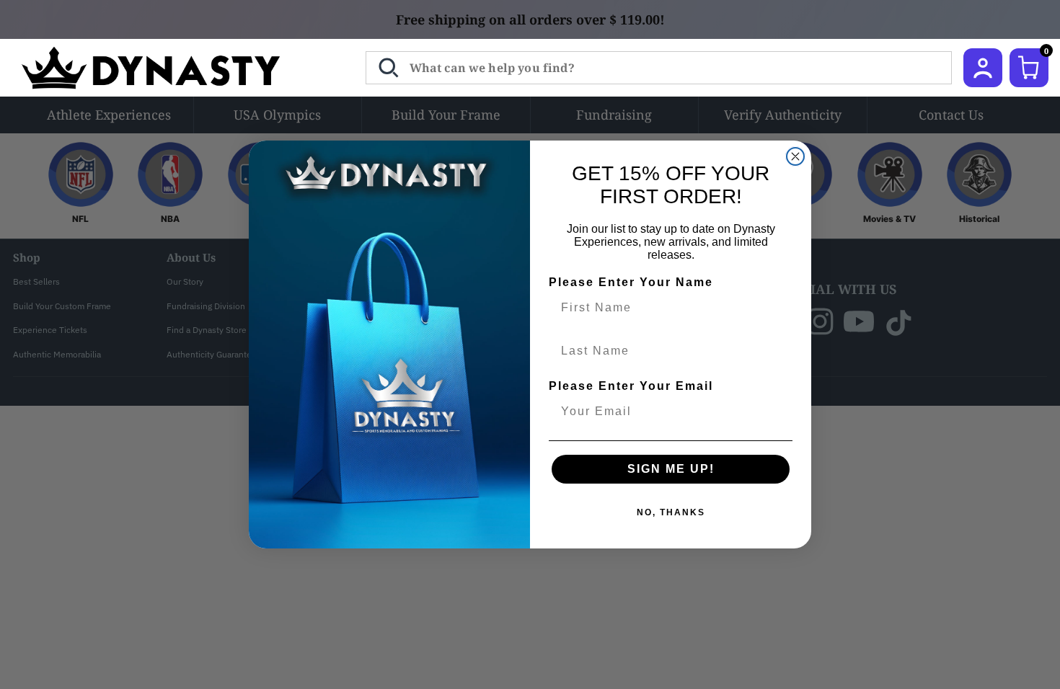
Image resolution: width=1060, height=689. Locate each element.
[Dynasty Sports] (170, 68)
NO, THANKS (671, 512)
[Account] (982, 67)
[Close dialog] (795, 156)
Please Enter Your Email (631, 386)
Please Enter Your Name (631, 282)
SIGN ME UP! (671, 469)
